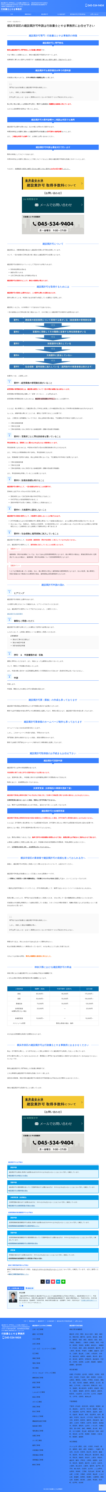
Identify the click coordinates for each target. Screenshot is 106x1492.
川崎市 (85, 1342)
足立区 (98, 1383)
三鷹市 (75, 1391)
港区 (88, 1377)
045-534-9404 (95, 5)
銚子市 (82, 1409)
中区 (77, 1334)
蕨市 (77, 1460)
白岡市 (71, 1471)
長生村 (75, 1434)
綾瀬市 (89, 1356)
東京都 (71, 1369)
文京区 (99, 1377)
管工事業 (35, 1368)
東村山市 (88, 1397)
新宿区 (93, 1377)
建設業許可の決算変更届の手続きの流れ (22, 1205)
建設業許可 (44, 14)
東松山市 (88, 1455)
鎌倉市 (96, 1351)
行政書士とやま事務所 (11, 9)
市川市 (89, 1409)
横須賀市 (91, 1348)
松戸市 (82, 1412)
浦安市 (89, 1420)
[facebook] (48, 1282)
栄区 (95, 1340)
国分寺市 (86, 1385)
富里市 (95, 1423)
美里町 (76, 1480)
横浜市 (71, 1334)
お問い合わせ (94, 14)
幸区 (97, 1342)
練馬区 (92, 1383)
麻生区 (93, 1345)
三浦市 (75, 1354)
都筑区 (75, 1340)
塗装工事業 (36, 1407)
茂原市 (95, 1412)
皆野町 (82, 1477)
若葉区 (98, 1406)
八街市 (76, 1423)
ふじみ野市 (98, 1469)
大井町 (75, 1362)
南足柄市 (96, 1359)
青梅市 (81, 1391)
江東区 (84, 1380)
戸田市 (82, 1460)
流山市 (82, 1417)
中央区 (75, 1348)
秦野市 (81, 1359)
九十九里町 (76, 1431)
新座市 (81, 1463)
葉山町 (81, 1354)
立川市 (93, 1394)
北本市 (99, 1463)
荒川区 (79, 1383)
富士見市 (79, 1466)
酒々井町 (77, 1428)
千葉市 (71, 1406)
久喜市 (93, 1463)
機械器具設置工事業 (39, 1421)
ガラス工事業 (37, 1402)
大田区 (97, 1374)
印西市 (82, 1423)
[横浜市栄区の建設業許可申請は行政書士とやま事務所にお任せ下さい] (58, 1282)
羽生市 (75, 1457)
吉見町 (89, 1474)
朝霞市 (95, 1460)
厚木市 (95, 1356)
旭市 (86, 1415)
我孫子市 (97, 1417)
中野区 (90, 1380)
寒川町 (78, 1351)
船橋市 (95, 1409)
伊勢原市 (88, 1359)
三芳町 (84, 1471)
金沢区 (89, 1337)
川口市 (76, 1452)
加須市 (75, 1455)
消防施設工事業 (37, 1455)
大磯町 (90, 1351)
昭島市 (93, 1391)
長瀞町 (89, 1477)
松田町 (81, 1362)
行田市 (82, 1452)
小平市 (75, 1397)
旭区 (80, 1340)
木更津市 (76, 1412)
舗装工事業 (36, 1387)
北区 (74, 1383)
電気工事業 (36, 1363)
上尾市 (93, 1457)
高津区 (75, 1345)
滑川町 (98, 1471)
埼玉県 (71, 1442)
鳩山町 (95, 1474)
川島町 (82, 1474)
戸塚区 (71, 1342)
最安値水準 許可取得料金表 (77, 14)
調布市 (99, 1391)
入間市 (89, 1460)
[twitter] (43, 1282)
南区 (96, 1334)
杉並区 (96, 1380)
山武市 (87, 1426)
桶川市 (87, 1463)
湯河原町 (79, 1365)
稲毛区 (92, 1406)
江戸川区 (77, 1385)
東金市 (81, 1415)
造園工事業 (36, 1436)
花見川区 (85, 1406)
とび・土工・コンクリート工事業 (44, 1349)
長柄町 (87, 1434)
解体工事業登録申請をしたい (19, 1274)
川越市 (98, 1449)
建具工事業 (36, 1445)
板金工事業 (36, 1397)
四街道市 (96, 1420)
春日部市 (96, 1455)
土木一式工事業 (37, 1329)
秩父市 (89, 1452)
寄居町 (95, 1480)
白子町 (81, 1434)
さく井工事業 (37, 1440)
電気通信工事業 (37, 1431)
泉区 (100, 1340)
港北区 (95, 1337)
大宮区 (90, 1446)
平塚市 (84, 1351)
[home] (23, 1306)
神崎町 (89, 1428)
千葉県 (71, 1401)
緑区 (85, 1340)
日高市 (84, 1469)
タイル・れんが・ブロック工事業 (44, 1373)
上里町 (89, 1480)
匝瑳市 (75, 1426)
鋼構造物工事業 (37, 1378)
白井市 (89, 1423)
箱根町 (99, 1362)
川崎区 (92, 1342)
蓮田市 (92, 1466)
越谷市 (71, 1460)
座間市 (82, 1356)
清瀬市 (75, 1388)
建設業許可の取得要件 (15, 614)
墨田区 (78, 1380)
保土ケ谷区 (89, 1334)
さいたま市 (73, 1446)
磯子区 (82, 1337)
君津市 (76, 1420)
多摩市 (90, 1388)
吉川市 (90, 1469)
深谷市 (87, 1457)
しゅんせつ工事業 (38, 1392)
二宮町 (87, 1354)
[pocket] (53, 1282)
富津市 (82, 1420)
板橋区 (85, 1383)
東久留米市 (83, 1388)
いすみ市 (94, 1426)
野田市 (89, 1412)
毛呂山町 (91, 1471)
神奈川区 (76, 1337)
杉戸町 (75, 1482)
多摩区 (87, 1345)
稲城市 (96, 1388)
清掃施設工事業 (37, 1460)
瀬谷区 (90, 1340)
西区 (81, 1334)
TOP (11, 14)
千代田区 (78, 1374)
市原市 (76, 1417)
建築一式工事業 (37, 1334)
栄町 (83, 1428)
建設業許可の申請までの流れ (18, 1175)
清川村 (75, 1359)
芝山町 (84, 1431)
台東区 (71, 1380)
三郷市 (85, 1466)
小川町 (76, 1474)
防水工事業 (36, 1411)
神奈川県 (72, 1329)
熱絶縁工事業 (37, 1426)
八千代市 (90, 1417)
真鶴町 (71, 1365)
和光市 (75, 1463)
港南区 (78, 1342)
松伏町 (81, 1482)
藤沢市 (98, 1348)
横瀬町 (76, 1477)
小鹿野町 (96, 1477)
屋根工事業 (36, 1358)
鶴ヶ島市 (77, 1469)
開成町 (93, 1362)
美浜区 (75, 1409)
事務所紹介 (28, 14)
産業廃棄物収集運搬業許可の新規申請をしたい (24, 1226)
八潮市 (71, 1466)
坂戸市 (98, 1466)
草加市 (99, 1457)
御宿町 (75, 1437)
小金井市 (79, 1394)
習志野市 (93, 1415)
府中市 (87, 1391)
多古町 (95, 1428)
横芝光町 (91, 1431)
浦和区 (75, 1449)
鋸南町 (81, 1437)
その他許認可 (61, 14)
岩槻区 (90, 1449)
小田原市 (94, 1354)
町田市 (71, 1394)
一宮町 (96, 1431)
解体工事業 (36, 1465)
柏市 (99, 1415)
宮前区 (81, 1345)
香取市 (81, 1426)
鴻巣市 (81, 1457)
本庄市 (81, 1455)
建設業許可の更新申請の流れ (18, 1190)
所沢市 (95, 1452)
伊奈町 (78, 1471)
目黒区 (91, 1374)
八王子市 (86, 1394)
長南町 (93, 1434)
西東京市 (94, 1385)
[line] (63, 1282)
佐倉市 (75, 1415)
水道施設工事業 (37, 1450)
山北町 (87, 1362)
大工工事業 (36, 1339)
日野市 (81, 1397)
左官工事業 (36, 1344)
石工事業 (35, 1353)
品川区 (84, 1374)
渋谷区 (76, 1377)
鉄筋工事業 (36, 1382)
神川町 (82, 1480)
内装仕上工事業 (37, 1416)
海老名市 (76, 1356)
